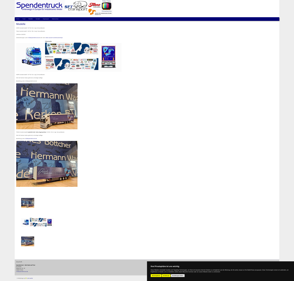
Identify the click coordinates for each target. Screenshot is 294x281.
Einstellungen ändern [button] (177, 275)
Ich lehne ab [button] (166, 275)
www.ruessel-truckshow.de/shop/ (54, 37)
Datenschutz (55, 19)
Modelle (30, 19)
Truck (24, 19)
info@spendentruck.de (34, 37)
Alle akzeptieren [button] (156, 275)
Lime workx (30, 278)
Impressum (46, 19)
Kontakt (38, 19)
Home (17, 19)
